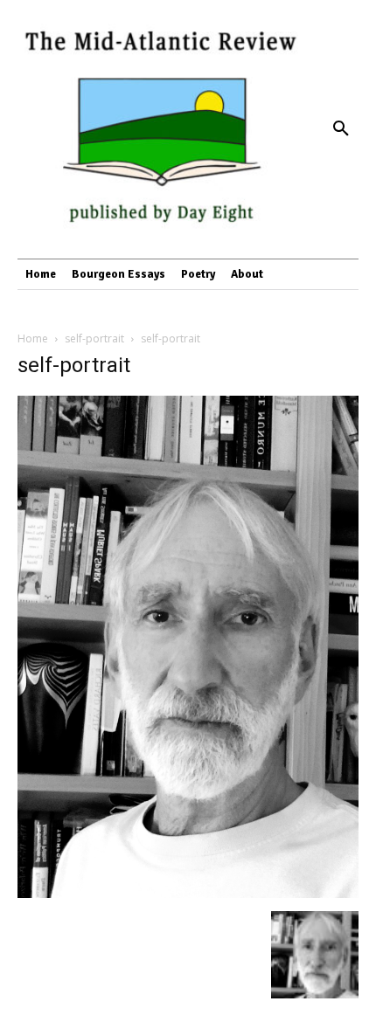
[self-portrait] (188, 893)
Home (32, 338)
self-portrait (94, 338)
